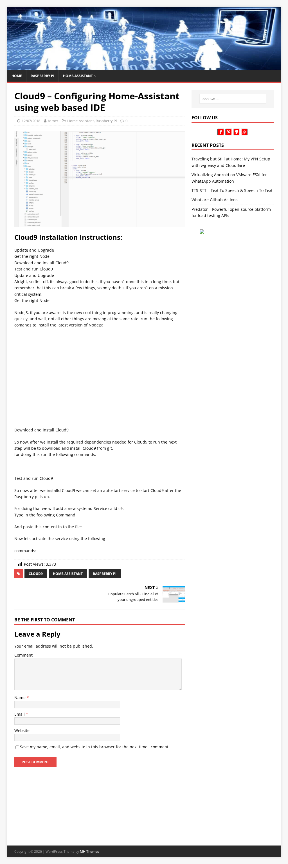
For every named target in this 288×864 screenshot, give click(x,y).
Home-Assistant (78, 75)
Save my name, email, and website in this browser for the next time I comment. (95, 746)
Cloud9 (36, 573)
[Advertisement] (99, 373)
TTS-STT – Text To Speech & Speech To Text (232, 190)
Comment (23, 655)
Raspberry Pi (42, 75)
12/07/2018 (31, 120)
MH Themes (89, 851)
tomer (53, 120)
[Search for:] (233, 99)
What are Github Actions (215, 199)
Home (17, 75)
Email (20, 714)
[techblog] (144, 67)
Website (22, 730)
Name (20, 697)
